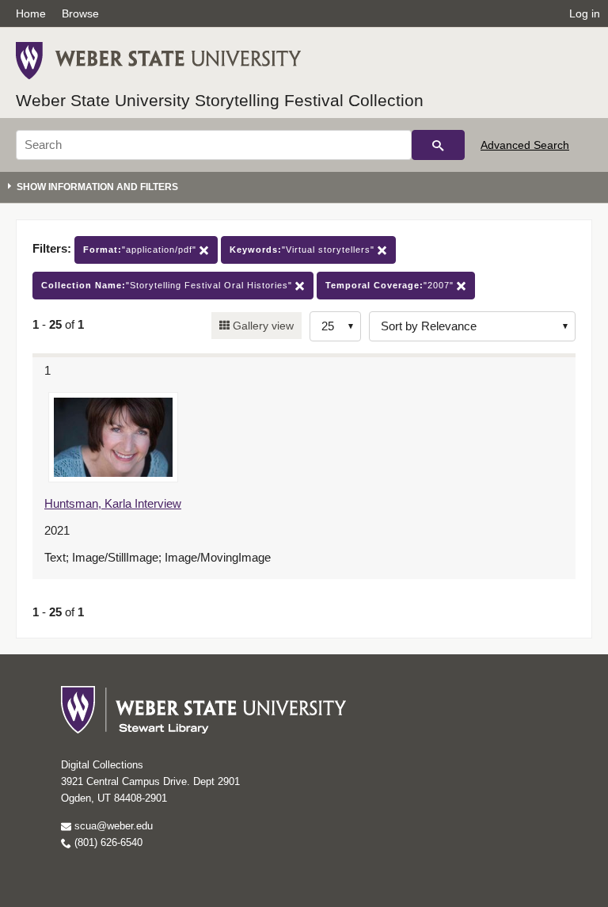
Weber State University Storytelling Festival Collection (220, 100)
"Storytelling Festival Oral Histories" (168, 285)
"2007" (391, 285)
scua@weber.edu (112, 826)
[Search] (438, 145)
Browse (80, 13)
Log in (584, 13)
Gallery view (262, 325)
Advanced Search (525, 145)
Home (31, 13)
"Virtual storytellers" (304, 249)
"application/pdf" (141, 249)
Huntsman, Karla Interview (112, 503)
